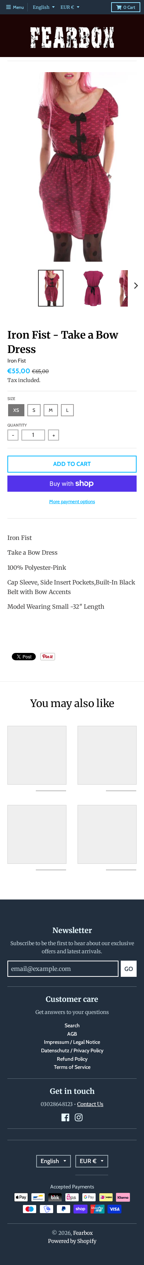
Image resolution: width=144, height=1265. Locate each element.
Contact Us (90, 1104)
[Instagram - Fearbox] (78, 1117)
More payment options (72, 501)
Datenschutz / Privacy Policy (72, 1050)
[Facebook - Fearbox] (65, 1117)
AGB (72, 1034)
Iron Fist (16, 360)
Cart (129, 7)
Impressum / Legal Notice (72, 1042)
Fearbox (83, 1233)
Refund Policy (72, 1059)
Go (128, 968)
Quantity (17, 425)
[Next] (136, 285)
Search (72, 1025)
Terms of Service (72, 1067)
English (41, 7)
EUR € (67, 7)
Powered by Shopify (72, 1241)
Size (11, 398)
